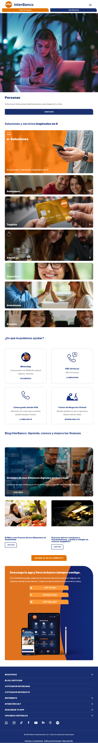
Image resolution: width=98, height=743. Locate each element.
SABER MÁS (49, 112)
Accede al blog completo (49, 558)
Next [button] (92, 47)
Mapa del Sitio (67, 741)
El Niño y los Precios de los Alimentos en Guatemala (25, 538)
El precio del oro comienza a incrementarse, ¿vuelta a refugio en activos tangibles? (69, 539)
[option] (49, 65)
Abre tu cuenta (25, 10)
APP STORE (50, 587)
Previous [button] (5, 47)
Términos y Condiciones (33, 741)
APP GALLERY (50, 602)
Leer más (18, 492)
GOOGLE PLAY (50, 595)
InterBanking (73, 10)
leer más (11, 545)
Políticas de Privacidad (52, 741)
